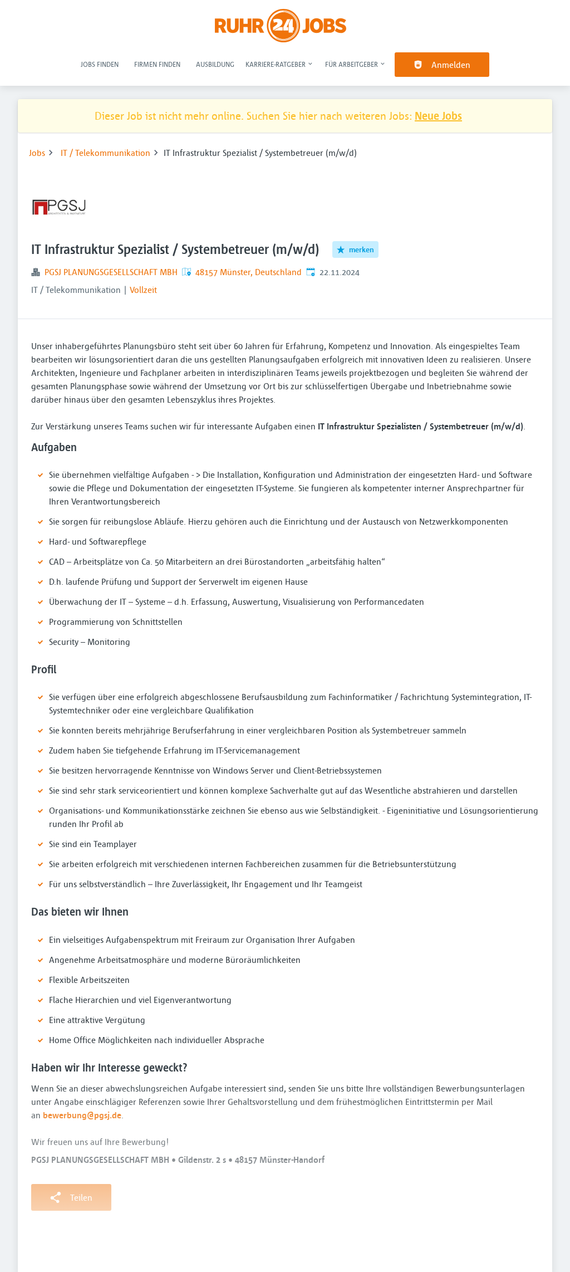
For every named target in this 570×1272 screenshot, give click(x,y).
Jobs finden (100, 64)
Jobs (37, 152)
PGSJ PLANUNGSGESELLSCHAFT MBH (111, 271)
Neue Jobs (438, 116)
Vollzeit (143, 289)
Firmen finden (157, 64)
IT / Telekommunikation (105, 152)
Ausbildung (215, 64)
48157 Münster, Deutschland (248, 271)
